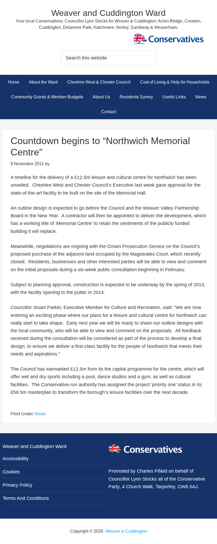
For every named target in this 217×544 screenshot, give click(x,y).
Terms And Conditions (26, 498)
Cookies (11, 471)
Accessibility (16, 458)
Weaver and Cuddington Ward (108, 13)
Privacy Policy (17, 485)
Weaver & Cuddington (126, 531)
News (40, 414)
